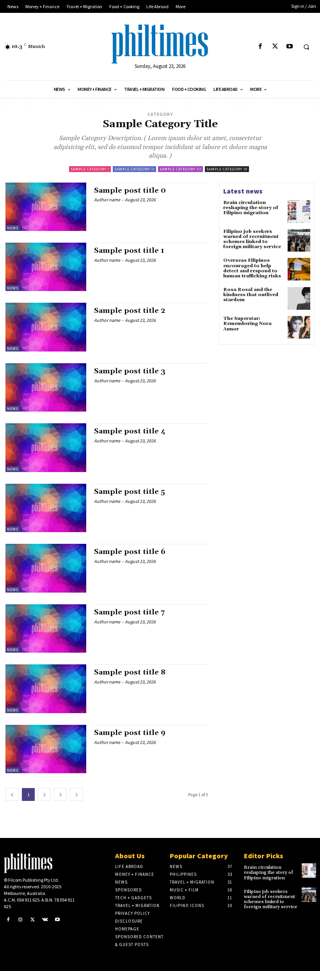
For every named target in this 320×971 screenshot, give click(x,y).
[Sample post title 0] (45, 207)
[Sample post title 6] (45, 568)
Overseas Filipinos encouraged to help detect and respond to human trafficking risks (252, 268)
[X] (275, 46)
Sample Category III (180, 169)
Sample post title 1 (129, 250)
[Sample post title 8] (45, 688)
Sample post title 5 (129, 491)
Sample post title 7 (129, 612)
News (12, 228)
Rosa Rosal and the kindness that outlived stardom (250, 295)
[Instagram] (20, 920)
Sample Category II (134, 169)
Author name (107, 199)
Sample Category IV (226, 169)
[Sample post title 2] (45, 327)
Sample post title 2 (129, 310)
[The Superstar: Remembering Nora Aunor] (299, 327)
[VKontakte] (45, 920)
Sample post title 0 (130, 190)
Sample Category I (90, 169)
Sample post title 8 (129, 672)
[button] (306, 47)
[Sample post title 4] (45, 447)
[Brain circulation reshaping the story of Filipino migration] (299, 211)
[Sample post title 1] (45, 267)
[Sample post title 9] (45, 749)
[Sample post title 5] (45, 508)
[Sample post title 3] (45, 387)
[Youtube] (289, 46)
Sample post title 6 (129, 551)
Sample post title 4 (129, 431)
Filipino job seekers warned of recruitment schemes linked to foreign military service (252, 239)
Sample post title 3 (129, 371)
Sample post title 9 (129, 732)
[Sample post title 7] (45, 628)
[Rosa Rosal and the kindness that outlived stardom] (299, 298)
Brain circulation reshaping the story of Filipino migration (250, 208)
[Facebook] (260, 46)
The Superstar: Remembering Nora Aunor (247, 324)
